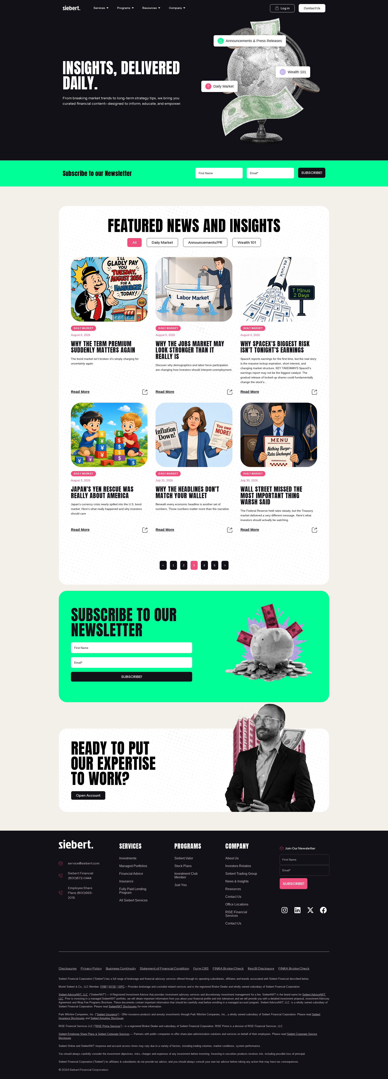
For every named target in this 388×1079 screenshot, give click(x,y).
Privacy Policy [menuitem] (91, 968)
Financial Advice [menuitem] (131, 873)
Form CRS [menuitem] (201, 968)
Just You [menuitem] (180, 885)
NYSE (112, 986)
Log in (285, 8)
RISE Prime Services (107, 1026)
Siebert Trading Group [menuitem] (241, 873)
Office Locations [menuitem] (236, 904)
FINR (103, 986)
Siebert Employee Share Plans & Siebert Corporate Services (94, 1034)
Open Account (88, 795)
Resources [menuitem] (233, 889)
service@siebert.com (83, 863)
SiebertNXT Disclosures (123, 1006)
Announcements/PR (205, 242)
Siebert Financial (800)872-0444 (80, 875)
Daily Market (162, 242)
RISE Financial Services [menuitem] (236, 913)
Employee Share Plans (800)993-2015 (80, 893)
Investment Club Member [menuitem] (186, 875)
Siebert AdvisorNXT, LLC (73, 994)
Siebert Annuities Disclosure (107, 1018)
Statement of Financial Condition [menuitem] (164, 968)
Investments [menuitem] (127, 858)
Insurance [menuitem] (126, 881)
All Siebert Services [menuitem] (133, 900)
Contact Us (312, 8)
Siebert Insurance (107, 1014)
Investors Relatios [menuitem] (238, 866)
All (134, 242)
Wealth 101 (246, 242)
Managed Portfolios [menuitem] (133, 866)
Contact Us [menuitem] (233, 896)
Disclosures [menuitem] (68, 968)
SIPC (121, 986)
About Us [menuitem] (232, 858)
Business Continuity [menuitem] (121, 968)
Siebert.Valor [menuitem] (183, 858)
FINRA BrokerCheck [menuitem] (228, 968)
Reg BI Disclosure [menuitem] (261, 968)
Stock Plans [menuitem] (183, 866)
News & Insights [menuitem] (237, 881)
